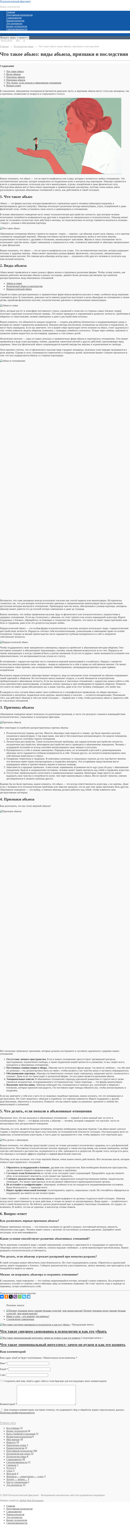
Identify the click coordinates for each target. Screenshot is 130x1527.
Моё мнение (13, 1439)
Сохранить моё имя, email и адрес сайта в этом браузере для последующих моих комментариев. (55, 1381)
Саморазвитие (14, 17)
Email (4, 1369)
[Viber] (15, 1297)
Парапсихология (15, 20)
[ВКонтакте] (2, 1297)
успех (9, 1470)
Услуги (10, 1468)
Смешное (11, 1465)
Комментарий (8, 1404)
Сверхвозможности (16, 29)
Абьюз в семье (14, 283)
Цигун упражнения (16, 1482)
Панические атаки (16, 1445)
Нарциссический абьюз (19, 289)
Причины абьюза (15, 77)
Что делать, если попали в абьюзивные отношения (33, 82)
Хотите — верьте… (16, 1479)
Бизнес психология (16, 26)
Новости (11, 1442)
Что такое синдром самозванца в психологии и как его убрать (53, 1331)
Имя (3, 1363)
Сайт (2, 1375)
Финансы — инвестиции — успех (25, 1476)
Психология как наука (18, 1453)
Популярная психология (19, 15)
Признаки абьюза (15, 80)
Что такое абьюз (15, 71)
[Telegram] (28, 1297)
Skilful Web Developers (31, 1500)
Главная (10, 12)
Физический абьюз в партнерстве (24, 286)
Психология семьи (16, 1456)
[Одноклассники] (6, 1297)
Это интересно (14, 23)
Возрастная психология (19, 1436)
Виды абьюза (13, 74)
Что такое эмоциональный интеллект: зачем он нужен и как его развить (63, 1345)
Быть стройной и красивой (21, 1433)
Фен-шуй (11, 1473)
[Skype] (24, 1297)
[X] (11, 1297)
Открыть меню (8, 34)
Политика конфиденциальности (17, 1412)
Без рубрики (13, 1428)
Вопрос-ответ (13, 85)
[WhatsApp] (20, 1297)
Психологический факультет (15, 1)
